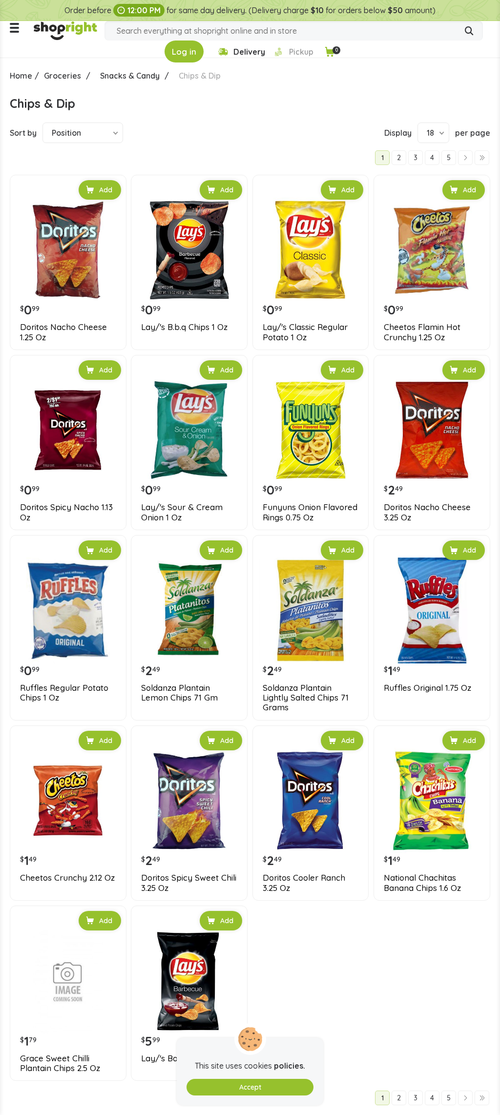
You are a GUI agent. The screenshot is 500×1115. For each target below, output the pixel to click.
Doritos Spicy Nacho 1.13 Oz (66, 512)
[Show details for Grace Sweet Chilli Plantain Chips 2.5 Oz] (68, 981)
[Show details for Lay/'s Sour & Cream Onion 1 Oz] (189, 430)
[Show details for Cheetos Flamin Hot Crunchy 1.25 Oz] (432, 250)
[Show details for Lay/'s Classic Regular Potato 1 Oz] (311, 250)
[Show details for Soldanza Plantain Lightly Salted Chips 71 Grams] (311, 610)
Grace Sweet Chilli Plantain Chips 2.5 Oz (60, 1063)
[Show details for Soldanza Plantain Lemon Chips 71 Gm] (189, 610)
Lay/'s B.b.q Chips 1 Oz (184, 327)
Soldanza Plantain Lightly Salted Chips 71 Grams (306, 698)
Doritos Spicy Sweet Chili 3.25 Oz (188, 882)
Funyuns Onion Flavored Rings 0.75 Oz (310, 512)
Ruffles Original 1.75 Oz (427, 688)
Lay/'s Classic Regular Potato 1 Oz (305, 332)
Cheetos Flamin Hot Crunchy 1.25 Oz (422, 332)
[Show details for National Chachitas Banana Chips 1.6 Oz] (432, 801)
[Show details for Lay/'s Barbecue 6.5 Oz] (189, 981)
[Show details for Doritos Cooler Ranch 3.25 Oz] (311, 801)
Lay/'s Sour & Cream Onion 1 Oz (182, 512)
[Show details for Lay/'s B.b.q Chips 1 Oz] (189, 250)
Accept (250, 1087)
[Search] (469, 31)
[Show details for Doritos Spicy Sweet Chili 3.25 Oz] (189, 801)
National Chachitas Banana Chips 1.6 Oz (422, 882)
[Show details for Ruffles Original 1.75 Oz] (432, 610)
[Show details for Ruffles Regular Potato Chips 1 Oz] (68, 610)
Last (482, 157)
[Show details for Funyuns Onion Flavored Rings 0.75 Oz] (311, 430)
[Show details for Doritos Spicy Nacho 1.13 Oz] (68, 430)
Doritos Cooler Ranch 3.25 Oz (304, 882)
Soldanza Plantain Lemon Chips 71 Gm (179, 692)
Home (21, 76)
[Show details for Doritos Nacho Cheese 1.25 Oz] (68, 250)
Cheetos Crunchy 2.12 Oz (67, 878)
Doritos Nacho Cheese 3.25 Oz (427, 512)
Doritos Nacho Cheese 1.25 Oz (63, 332)
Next (465, 157)
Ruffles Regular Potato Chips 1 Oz (64, 692)
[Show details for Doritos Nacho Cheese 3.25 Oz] (432, 430)
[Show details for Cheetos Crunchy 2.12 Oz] (68, 801)
